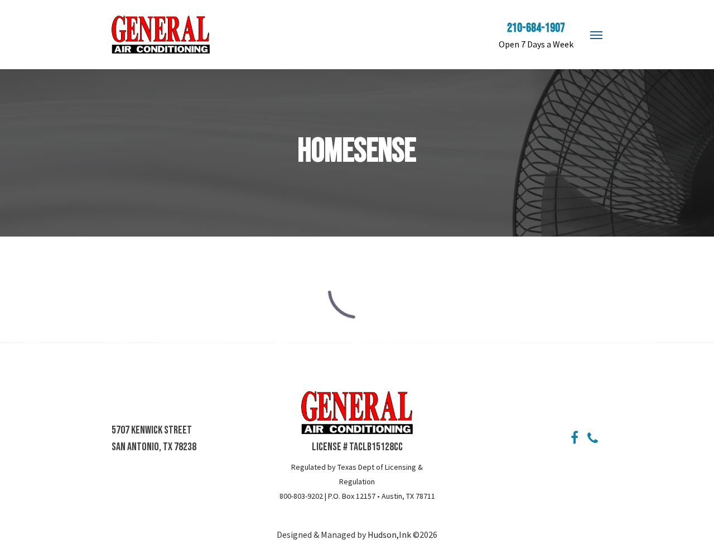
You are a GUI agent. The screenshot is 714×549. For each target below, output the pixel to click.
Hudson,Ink (390, 534)
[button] (596, 34)
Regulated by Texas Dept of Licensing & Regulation (357, 474)
